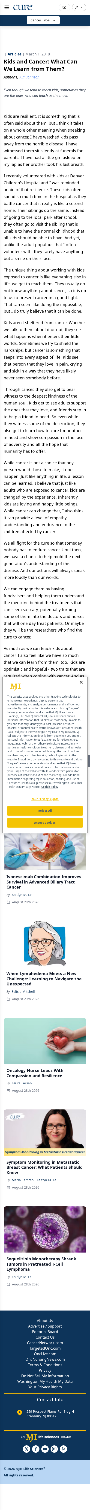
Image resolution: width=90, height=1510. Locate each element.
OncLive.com (45, 1353)
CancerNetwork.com (45, 1342)
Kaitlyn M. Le (22, 894)
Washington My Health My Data (45, 1381)
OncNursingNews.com (45, 1359)
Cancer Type (40, 20)
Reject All (45, 810)
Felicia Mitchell (23, 991)
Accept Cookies (45, 822)
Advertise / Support (45, 1326)
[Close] (81, 682)
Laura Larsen (22, 1083)
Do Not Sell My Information (45, 1375)
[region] (45, 755)
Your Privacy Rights (45, 1386)
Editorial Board (45, 1331)
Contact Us (45, 1337)
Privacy (45, 1370)
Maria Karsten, (23, 1180)
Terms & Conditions (45, 1364)
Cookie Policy (49, 786)
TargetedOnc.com (45, 1348)
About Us (45, 1320)
